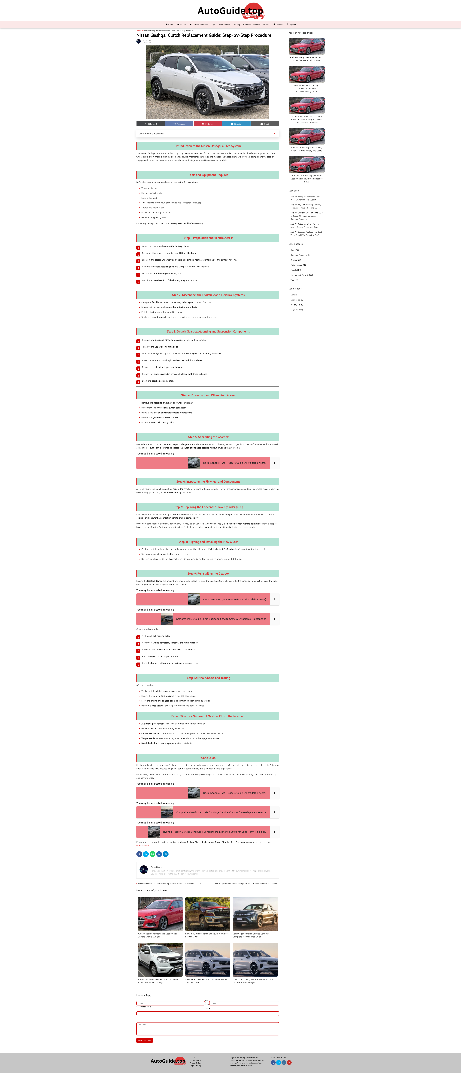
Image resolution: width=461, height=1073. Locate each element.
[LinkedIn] (159, 854)
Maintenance (224, 25)
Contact (294, 295)
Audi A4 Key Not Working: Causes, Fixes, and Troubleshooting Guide (306, 206)
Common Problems (251, 25)
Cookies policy (297, 300)
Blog (292, 250)
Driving (237, 25)
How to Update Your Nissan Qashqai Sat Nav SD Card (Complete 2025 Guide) (246, 884)
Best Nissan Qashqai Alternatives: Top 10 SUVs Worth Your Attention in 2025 (169, 884)
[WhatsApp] (152, 854)
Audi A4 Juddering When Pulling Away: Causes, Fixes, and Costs (305, 225)
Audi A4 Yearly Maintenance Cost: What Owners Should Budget (305, 198)
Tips (213, 25)
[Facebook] (139, 854)
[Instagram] (284, 1062)
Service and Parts (298, 275)
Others (266, 25)
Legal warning (297, 310)
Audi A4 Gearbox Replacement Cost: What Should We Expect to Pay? (307, 233)
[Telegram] (166, 854)
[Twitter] (146, 854)
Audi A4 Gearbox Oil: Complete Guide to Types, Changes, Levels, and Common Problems (307, 216)
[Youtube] (289, 1062)
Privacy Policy (297, 305)
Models (294, 270)
